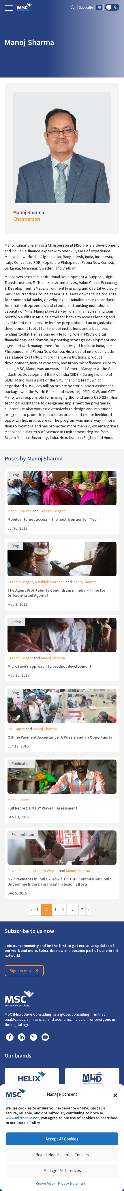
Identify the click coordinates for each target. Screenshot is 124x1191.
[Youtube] (45, 1036)
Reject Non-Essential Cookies (62, 1154)
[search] (73, 7)
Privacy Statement (71, 1183)
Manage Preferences (62, 1170)
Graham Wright (52, 511)
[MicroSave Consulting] (19, 997)
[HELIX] (32, 1078)
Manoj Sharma (19, 511)
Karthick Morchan (50, 581)
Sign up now (21, 970)
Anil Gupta (16, 728)
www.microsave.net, (23, 1118)
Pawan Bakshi (19, 870)
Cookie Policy (45, 1183)
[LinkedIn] (21, 1036)
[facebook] (10, 1036)
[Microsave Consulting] (24, 7)
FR (99, 7)
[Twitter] (33, 1036)
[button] (115, 1094)
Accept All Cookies (62, 1139)
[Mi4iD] (92, 1078)
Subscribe (86, 7)
